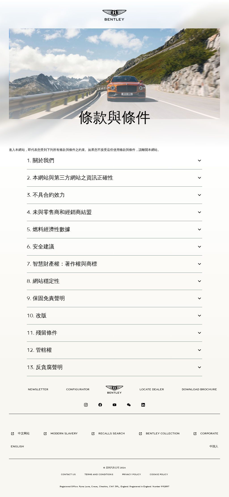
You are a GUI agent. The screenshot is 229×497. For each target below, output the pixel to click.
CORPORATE (209, 433)
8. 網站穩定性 (43, 281)
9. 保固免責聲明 (46, 298)
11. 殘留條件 (42, 333)
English (17, 446)
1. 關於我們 (40, 160)
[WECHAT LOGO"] (129, 405)
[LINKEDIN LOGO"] (143, 405)
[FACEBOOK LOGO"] (100, 405)
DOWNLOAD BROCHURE (199, 389)
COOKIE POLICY (159, 474)
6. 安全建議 (40, 247)
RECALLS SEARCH (111, 433)
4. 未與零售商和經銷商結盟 (59, 212)
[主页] (114, 15)
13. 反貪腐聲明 (45, 367)
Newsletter (38, 389)
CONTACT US (68, 474)
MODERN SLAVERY (64, 433)
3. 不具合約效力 (46, 195)
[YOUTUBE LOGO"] (114, 405)
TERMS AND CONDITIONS (99, 474)
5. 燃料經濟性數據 (48, 229)
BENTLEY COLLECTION (163, 433)
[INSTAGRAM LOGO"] (86, 405)
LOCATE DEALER (152, 389)
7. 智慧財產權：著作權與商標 (62, 264)
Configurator (77, 389)
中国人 (214, 446)
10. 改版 (37, 315)
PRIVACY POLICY (131, 474)
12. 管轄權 (39, 350)
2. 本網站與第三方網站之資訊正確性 (70, 178)
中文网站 (24, 433)
